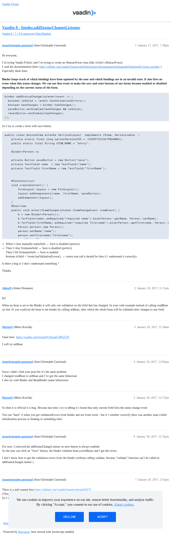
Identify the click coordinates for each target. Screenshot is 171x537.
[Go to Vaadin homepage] (84, 13)
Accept (102, 516)
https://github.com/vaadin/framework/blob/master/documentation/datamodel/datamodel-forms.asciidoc (99, 66)
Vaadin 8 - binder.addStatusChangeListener (41, 27)
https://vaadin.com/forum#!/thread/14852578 (42, 337)
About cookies (123, 504)
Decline (69, 516)
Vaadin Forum (10, 4)
